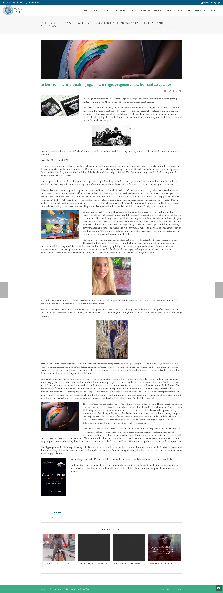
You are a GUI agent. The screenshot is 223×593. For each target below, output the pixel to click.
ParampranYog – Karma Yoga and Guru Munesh (94, 564)
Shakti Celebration (195, 10)
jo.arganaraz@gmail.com (31, 2)
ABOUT (169, 589)
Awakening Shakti (101, 10)
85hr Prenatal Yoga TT (151, 10)
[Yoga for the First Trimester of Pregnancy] (129, 547)
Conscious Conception (124, 10)
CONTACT (179, 589)
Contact (213, 10)
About (86, 10)
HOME (161, 589)
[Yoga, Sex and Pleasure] (59, 547)
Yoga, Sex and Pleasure (58, 564)
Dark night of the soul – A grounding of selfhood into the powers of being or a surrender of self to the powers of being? (165, 564)
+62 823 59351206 (12, 2)
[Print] (165, 91)
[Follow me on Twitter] (52, 517)
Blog (180, 10)
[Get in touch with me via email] (56, 517)
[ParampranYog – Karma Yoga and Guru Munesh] (94, 547)
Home (100, 31)
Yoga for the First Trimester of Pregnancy (129, 564)
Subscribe (206, 3)
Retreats (170, 10)
